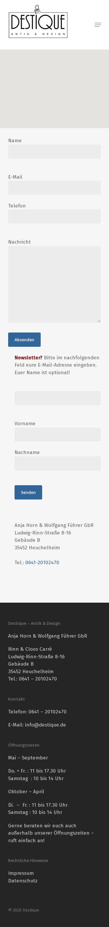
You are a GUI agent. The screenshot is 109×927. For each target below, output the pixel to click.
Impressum (21, 873)
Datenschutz (22, 881)
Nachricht (19, 242)
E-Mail (15, 177)
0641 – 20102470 (47, 712)
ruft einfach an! (26, 841)
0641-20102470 (42, 563)
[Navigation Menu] (98, 25)
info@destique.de (45, 725)
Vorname (25, 424)
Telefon (17, 206)
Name (15, 141)
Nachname (27, 452)
